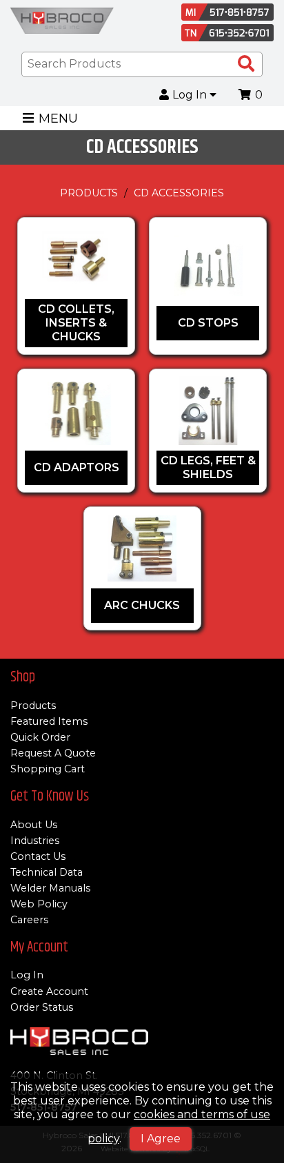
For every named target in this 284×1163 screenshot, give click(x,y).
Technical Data (46, 872)
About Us (33, 825)
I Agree (161, 1138)
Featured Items (49, 721)
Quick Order (40, 737)
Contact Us (37, 856)
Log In (191, 95)
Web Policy (39, 904)
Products (33, 705)
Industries (34, 840)
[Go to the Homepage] (62, 22)
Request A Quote (53, 753)
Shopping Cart (47, 769)
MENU (58, 118)
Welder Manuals (50, 888)
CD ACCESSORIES (179, 193)
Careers (29, 920)
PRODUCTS (89, 193)
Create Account (49, 991)
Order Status (41, 1007)
